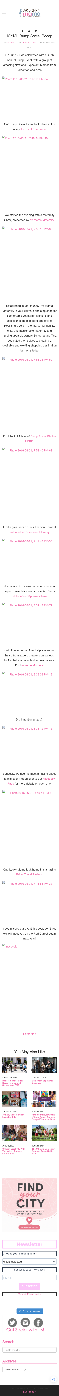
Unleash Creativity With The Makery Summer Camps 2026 (13, 1151)
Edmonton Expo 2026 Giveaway (42, 1082)
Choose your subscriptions (19, 1253)
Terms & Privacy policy (29, 1294)
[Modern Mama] (29, 12)
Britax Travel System (29, 874)
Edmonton (29, 1034)
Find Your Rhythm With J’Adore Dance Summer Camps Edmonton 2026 (43, 1117)
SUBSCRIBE (29, 1286)
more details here (32, 665)
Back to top (29, 1392)
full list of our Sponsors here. (30, 596)
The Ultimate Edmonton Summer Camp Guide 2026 (43, 1151)
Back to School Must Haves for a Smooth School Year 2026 (12, 1083)
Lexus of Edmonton (33, 129)
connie (11, 42)
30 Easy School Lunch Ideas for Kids (13, 1116)
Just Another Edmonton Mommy (29, 532)
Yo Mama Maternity (42, 220)
